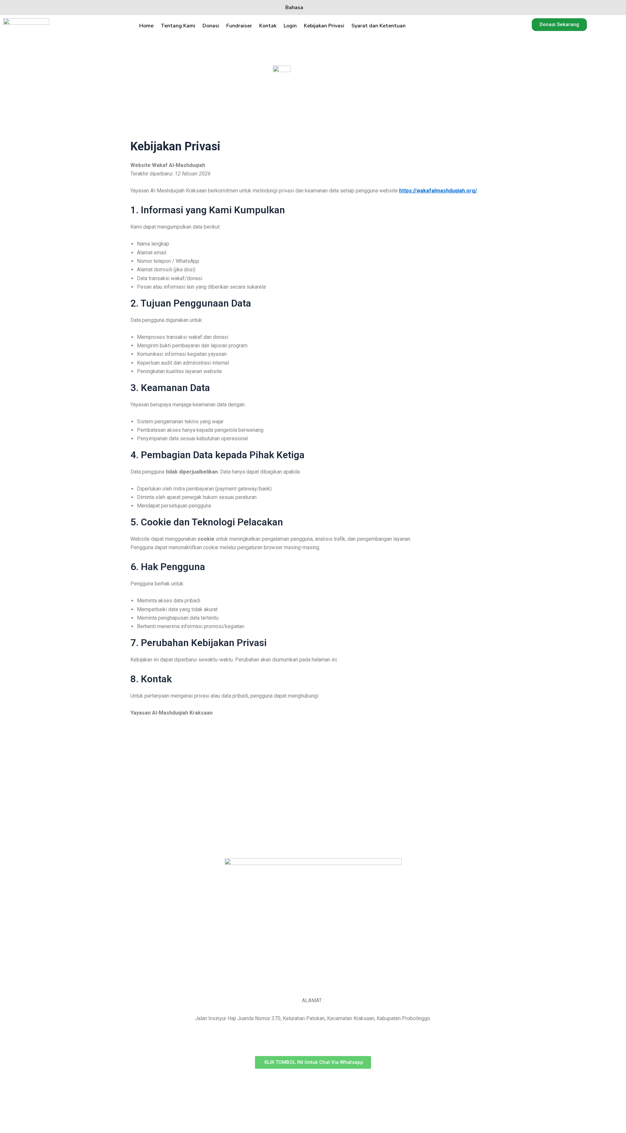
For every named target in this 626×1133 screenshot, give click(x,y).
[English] (327, 7)
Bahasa (294, 7)
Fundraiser (239, 25)
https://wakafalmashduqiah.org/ (438, 191)
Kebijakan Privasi (324, 25)
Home (146, 25)
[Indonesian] (315, 7)
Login (290, 25)
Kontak (267, 25)
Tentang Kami (178, 25)
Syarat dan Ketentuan (378, 25)
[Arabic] (338, 7)
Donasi (210, 25)
